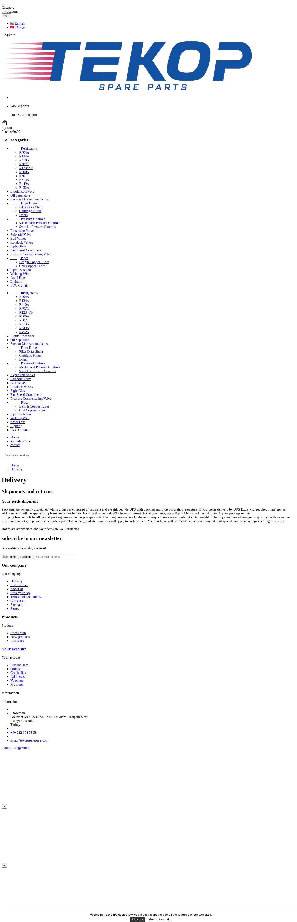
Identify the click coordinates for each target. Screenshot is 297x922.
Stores (14, 608)
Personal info (19, 665)
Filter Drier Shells (31, 207)
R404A (24, 152)
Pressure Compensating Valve (30, 254)
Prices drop (18, 633)
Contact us (17, 601)
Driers (23, 215)
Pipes (19, 258)
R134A (24, 156)
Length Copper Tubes (34, 262)
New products (20, 637)
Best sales (17, 641)
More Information (160, 919)
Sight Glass (18, 246)
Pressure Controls (27, 219)
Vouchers (16, 680)
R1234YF (26, 168)
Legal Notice (19, 585)
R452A (24, 187)
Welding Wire (19, 274)
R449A (24, 183)
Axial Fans (17, 277)
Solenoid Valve (20, 234)
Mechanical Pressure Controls (39, 223)
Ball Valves (18, 238)
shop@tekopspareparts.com (29, 740)
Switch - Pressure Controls (37, 227)
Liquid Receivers (22, 191)
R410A (24, 160)
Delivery (16, 581)
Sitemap (16, 604)
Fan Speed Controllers (25, 250)
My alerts (16, 684)
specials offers (20, 441)
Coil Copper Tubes (32, 266)
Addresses (17, 676)
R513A (24, 180)
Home (14, 437)
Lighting (16, 281)
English (19, 23)
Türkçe (19, 27)
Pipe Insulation (20, 270)
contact (15, 445)
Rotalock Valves (21, 242)
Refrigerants (24, 148)
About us (16, 589)
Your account (14, 649)
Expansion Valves (22, 230)
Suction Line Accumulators (29, 199)
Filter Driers (23, 203)
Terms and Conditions (25, 597)
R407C (24, 164)
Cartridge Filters (30, 211)
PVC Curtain (19, 285)
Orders (15, 669)
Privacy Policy (20, 593)
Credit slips (18, 673)
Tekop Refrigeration (15, 748)
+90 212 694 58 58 (23, 732)
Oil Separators (20, 195)
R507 (23, 176)
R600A (24, 172)
